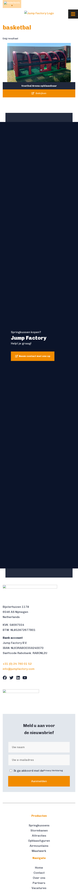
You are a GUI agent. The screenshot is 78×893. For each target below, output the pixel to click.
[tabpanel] (39, 345)
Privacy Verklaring (53, 770)
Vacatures (39, 888)
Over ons (39, 878)
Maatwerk (39, 851)
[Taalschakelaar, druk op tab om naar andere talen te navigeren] (12, 4)
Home (39, 867)
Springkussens (39, 825)
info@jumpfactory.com (63, 4)
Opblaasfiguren (39, 840)
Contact (39, 872)
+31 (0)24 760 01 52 (36, 4)
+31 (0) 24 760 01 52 (17, 663)
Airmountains (39, 845)
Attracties (39, 835)
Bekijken (40, 93)
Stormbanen (39, 830)
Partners (39, 883)
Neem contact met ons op (34, 356)
